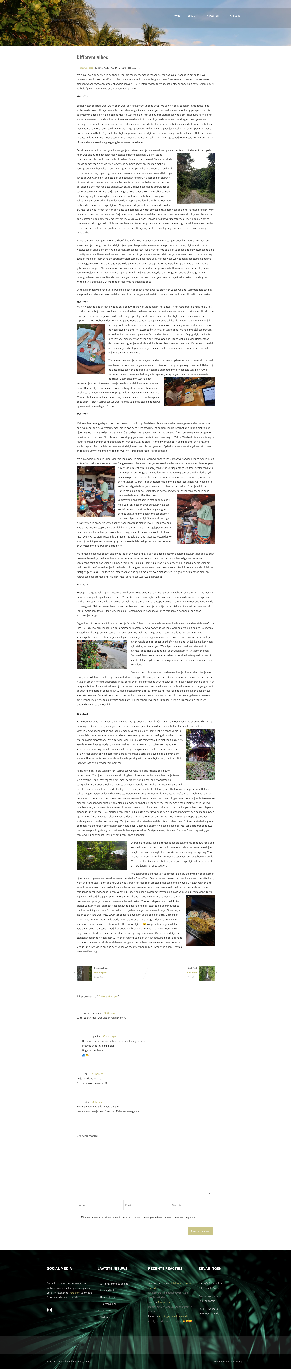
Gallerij (235, 15)
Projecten (212, 15)
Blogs (191, 15)
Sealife (104, 1317)
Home (177, 15)
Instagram (74, 1292)
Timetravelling (108, 1304)
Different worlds (109, 1297)
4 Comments (120, 67)
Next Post (191, 970)
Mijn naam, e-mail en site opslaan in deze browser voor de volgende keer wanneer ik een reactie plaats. (138, 1217)
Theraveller (61, 19)
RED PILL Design (235, 1361)
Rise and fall (107, 1290)
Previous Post (101, 970)
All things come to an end (114, 1283)
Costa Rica (135, 67)
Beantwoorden (128, 1013)
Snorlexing (106, 1310)
